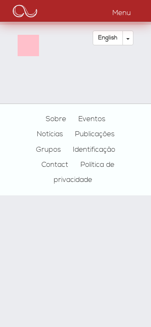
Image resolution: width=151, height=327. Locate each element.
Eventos (91, 119)
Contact (55, 164)
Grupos (48, 149)
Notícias (50, 134)
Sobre (56, 119)
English (107, 38)
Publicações (95, 134)
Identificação (94, 149)
